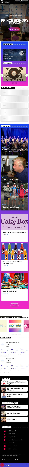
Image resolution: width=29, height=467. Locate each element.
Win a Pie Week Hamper (10, 291)
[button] (12, 83)
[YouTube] (2, 459)
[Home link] (5, 2)
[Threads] (9, 459)
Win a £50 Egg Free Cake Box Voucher (14, 232)
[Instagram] (15, 459)
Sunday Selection (13, 413)
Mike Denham (12, 419)
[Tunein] (6, 459)
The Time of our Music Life (12, 77)
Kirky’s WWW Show (14, 407)
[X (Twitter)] (4, 459)
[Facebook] (17, 459)
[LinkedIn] (13, 459)
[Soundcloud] (11, 459)
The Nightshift (8, 57)
